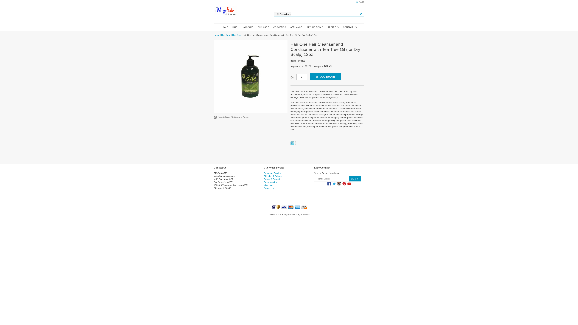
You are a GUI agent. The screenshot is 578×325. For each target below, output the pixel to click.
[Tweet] (292, 144)
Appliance (296, 27)
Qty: (293, 77)
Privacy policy (270, 182)
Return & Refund (272, 179)
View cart (268, 185)
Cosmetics (279, 27)
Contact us (350, 27)
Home (225, 27)
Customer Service (272, 173)
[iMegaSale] (225, 10)
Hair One (236, 35)
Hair (234, 27)
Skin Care (263, 27)
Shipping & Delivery (273, 176)
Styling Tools (314, 27)
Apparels (333, 27)
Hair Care (247, 27)
